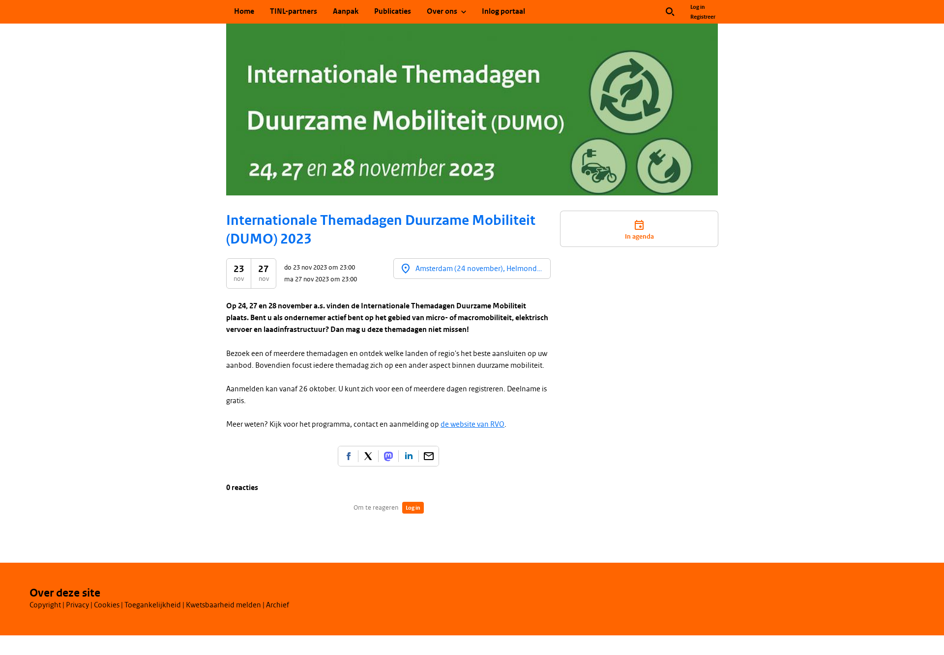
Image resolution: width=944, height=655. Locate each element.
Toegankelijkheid (152, 604)
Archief (277, 604)
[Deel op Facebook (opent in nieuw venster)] (348, 456)
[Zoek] (670, 12)
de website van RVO (472, 424)
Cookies (106, 604)
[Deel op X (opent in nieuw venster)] (368, 456)
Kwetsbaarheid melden (223, 604)
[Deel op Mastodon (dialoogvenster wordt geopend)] (388, 456)
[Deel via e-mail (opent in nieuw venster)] (429, 456)
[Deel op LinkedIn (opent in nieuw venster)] (408, 456)
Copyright (45, 604)
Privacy (77, 604)
